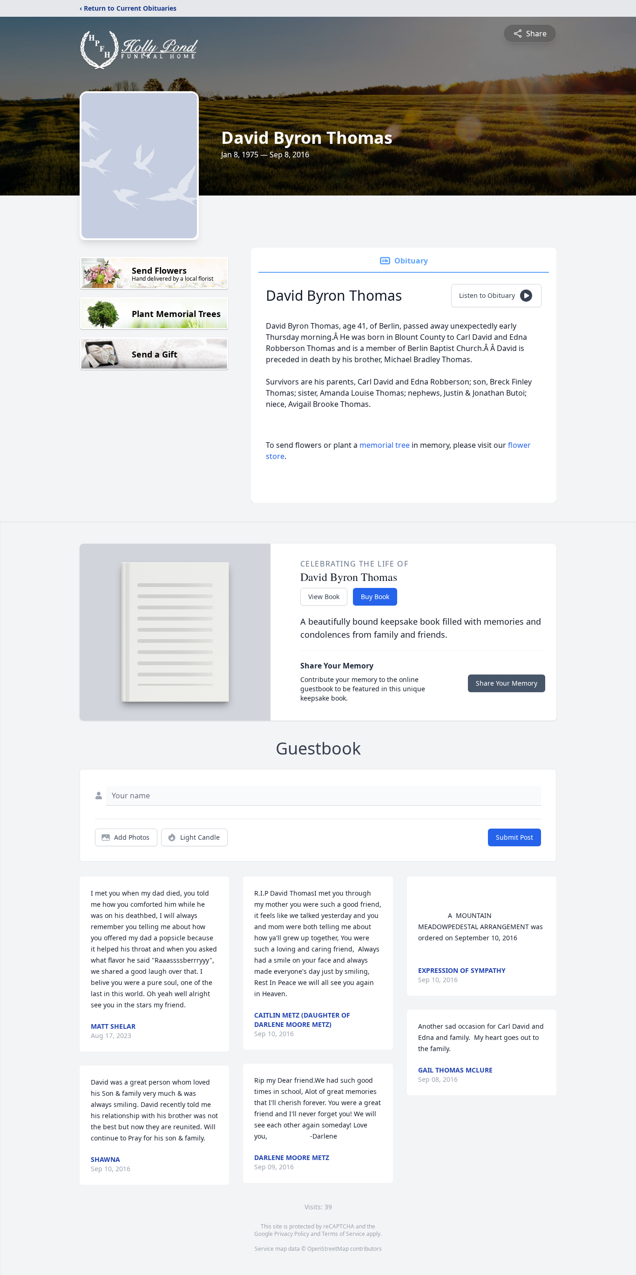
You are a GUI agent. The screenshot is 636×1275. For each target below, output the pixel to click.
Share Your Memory (506, 683)
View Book (323, 596)
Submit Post (514, 837)
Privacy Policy (291, 1234)
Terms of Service (343, 1234)
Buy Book (375, 596)
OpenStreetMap (328, 1249)
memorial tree (384, 445)
